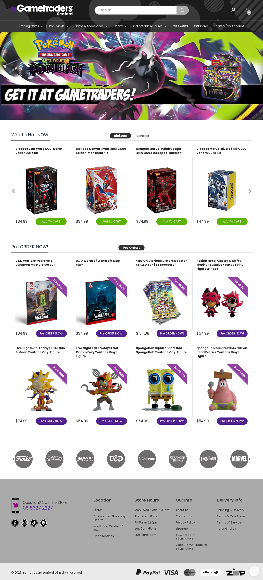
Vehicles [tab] (142, 136)
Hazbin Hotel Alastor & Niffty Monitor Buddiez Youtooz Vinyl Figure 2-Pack (220, 265)
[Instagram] (24, 523)
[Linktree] (43, 523)
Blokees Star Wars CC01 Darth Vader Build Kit (38, 151)
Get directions (103, 536)
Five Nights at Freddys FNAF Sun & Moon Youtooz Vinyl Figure (40, 350)
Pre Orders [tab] (131, 248)
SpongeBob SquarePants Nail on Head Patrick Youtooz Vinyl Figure (221, 352)
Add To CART (51, 221)
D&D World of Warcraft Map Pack (98, 263)
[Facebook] (15, 523)
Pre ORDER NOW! (51, 333)
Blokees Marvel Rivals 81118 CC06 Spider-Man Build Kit (101, 151)
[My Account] (233, 10)
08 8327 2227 (38, 508)
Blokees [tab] (120, 136)
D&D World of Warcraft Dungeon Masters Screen (35, 263)
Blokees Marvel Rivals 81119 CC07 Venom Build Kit (221, 151)
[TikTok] (34, 523)
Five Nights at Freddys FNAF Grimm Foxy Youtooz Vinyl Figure (97, 352)
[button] (247, 76)
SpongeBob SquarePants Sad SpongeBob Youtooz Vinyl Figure (161, 350)
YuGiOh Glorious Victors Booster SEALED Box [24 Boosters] (161, 263)
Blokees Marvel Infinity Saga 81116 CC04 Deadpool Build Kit (159, 151)
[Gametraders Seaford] (42, 10)
